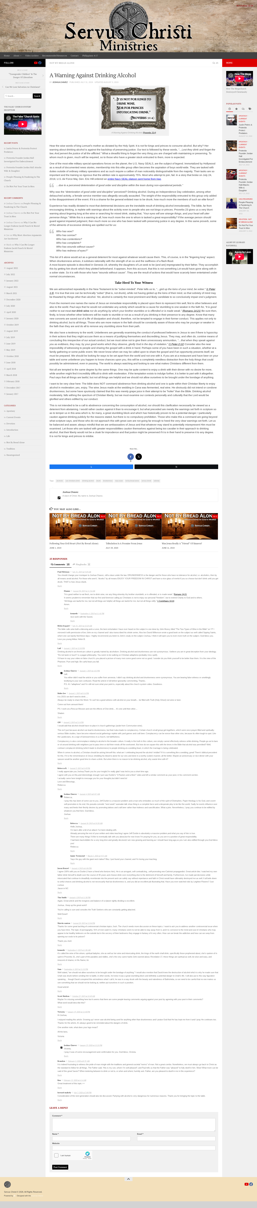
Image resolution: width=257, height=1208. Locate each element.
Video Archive (32, 55)
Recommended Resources (54, 55)
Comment (57, 1116)
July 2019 (10, 337)
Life (8, 436)
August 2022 (12, 268)
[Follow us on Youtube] (35, 62)
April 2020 (11, 312)
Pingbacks (83, 564)
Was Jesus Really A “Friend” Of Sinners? (182, 543)
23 (217, 62)
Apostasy (10, 411)
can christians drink (73, 481)
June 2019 (10, 343)
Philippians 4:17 (90, 55)
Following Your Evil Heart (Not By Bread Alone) (74, 543)
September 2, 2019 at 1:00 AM (79, 950)
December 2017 (13, 387)
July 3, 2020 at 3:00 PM (82, 1092)
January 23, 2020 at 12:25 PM (91, 1045)
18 (104, 516)
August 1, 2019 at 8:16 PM (79, 693)
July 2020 (10, 305)
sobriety (156, 481)
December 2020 (13, 299)
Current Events (13, 417)
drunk (98, 481)
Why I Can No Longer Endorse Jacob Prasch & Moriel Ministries (22, 225)
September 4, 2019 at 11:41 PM (92, 613)
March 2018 (11, 375)
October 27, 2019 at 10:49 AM (83, 996)
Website (56, 1143)
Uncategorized (13, 455)
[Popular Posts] (236, 109)
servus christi (146, 481)
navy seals (119, 481)
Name (55, 1134)
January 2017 (12, 394)
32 (216, 516)
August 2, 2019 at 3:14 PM (74, 722)
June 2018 (10, 362)
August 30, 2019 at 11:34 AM (84, 591)
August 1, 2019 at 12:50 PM (74, 648)
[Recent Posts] (229, 109)
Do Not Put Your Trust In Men (20, 186)
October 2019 (12, 324)
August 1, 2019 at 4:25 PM (90, 671)
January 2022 (12, 280)
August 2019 (12, 331)
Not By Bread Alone (62, 62)
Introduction (12, 429)
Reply (60, 586)
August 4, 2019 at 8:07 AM (90, 794)
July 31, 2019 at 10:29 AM (82, 626)
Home (7, 55)
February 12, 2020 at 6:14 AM (75, 1080)
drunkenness (108, 481)
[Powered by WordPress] (14, 1196)
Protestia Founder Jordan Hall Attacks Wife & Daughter (246, 185)
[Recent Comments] (243, 109)
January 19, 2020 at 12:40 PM (79, 1012)
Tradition (10, 448)
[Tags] (249, 109)
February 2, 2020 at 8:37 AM (79, 1061)
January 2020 (12, 318)
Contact (75, 55)
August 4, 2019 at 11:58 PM (79, 897)
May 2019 (10, 350)
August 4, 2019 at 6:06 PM (82, 868)
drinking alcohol (88, 481)
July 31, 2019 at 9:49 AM (81, 572)
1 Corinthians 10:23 (165, 601)
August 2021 (12, 287)
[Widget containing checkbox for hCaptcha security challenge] (72, 1155)
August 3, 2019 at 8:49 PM (80, 768)
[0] (130, 457)
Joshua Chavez (60, 82)
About (16, 55)
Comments (61, 564)
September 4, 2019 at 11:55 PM (76, 969)
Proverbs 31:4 (149, 133)
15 (160, 516)
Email (140, 1134)
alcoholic (59, 481)
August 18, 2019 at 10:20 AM (92, 823)
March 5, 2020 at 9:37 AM (97, 856)
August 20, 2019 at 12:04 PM (84, 923)
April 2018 (11, 368)
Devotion (10, 423)
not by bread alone (132, 481)
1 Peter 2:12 (176, 344)
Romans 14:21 (191, 310)
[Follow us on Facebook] (39, 62)
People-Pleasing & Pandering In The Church (246, 205)
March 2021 (11, 293)
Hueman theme (37, 1196)
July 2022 (10, 274)
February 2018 (12, 381)
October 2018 (12, 356)
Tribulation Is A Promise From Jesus (124, 543)
